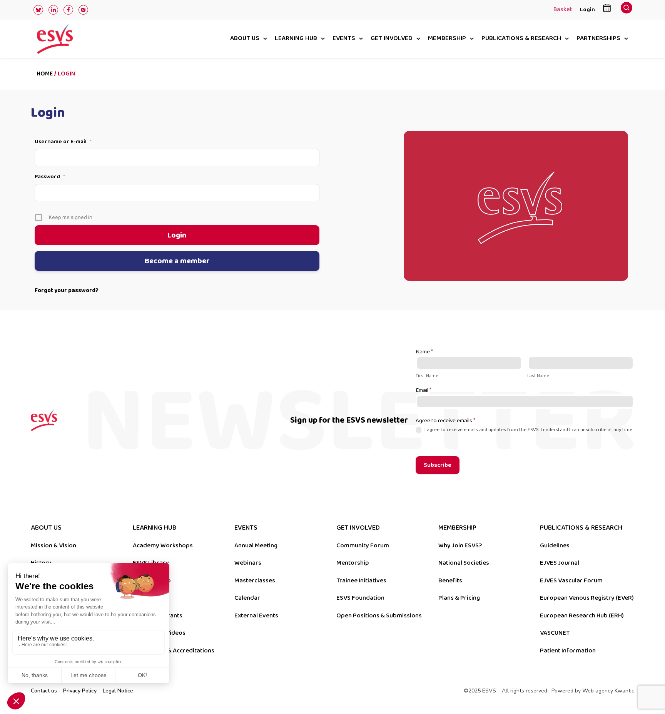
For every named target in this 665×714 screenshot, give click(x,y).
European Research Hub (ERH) (582, 615)
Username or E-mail (63, 141)
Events (343, 38)
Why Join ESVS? (460, 545)
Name (424, 352)
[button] (626, 10)
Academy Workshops (163, 545)
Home (45, 74)
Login (587, 9)
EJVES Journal (559, 563)
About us (244, 38)
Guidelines (555, 545)
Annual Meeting (255, 545)
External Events (256, 615)
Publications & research (521, 38)
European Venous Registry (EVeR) (587, 598)
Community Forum (362, 545)
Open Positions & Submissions (379, 615)
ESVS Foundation (360, 598)
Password (50, 176)
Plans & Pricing (459, 598)
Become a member (177, 261)
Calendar (247, 598)
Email (423, 390)
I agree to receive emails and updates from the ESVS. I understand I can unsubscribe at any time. (528, 429)
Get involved (392, 38)
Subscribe (437, 465)
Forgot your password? (67, 290)
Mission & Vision (53, 545)
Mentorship (352, 563)
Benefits (450, 580)
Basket (562, 10)
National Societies (463, 563)
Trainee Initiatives (361, 580)
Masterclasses (254, 580)
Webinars (247, 563)
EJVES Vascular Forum (571, 580)
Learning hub (296, 38)
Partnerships (598, 38)
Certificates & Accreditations (173, 650)
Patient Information (568, 650)
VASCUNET (555, 633)
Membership (447, 38)
